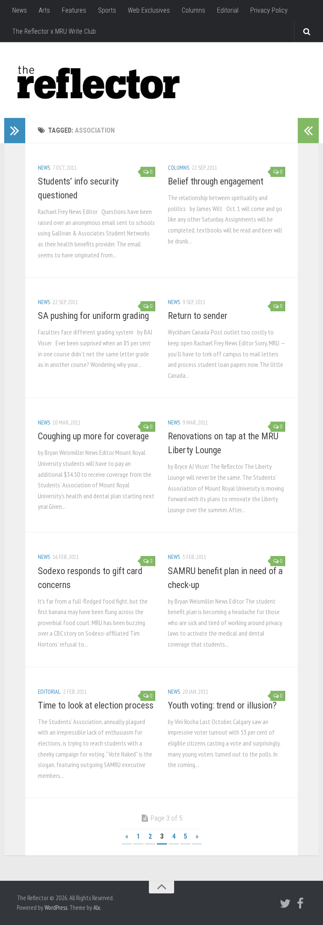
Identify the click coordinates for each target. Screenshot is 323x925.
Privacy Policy (269, 10)
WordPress (56, 908)
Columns (193, 10)
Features (74, 10)
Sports (107, 10)
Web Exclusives (149, 10)
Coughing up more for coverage (93, 436)
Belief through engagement (215, 181)
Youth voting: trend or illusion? (222, 705)
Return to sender (198, 315)
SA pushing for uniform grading (93, 315)
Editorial (227, 10)
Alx (96, 908)
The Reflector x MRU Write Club (54, 31)
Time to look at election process (96, 705)
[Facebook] (300, 903)
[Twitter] (285, 903)
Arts (44, 10)
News (19, 10)
